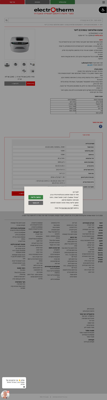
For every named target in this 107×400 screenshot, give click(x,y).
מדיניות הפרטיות (66, 208)
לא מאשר (36, 203)
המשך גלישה (36, 197)
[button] (102, 9)
